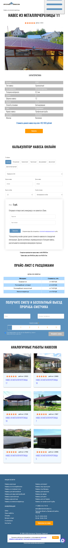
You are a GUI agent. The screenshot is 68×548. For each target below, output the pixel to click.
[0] (11, 327)
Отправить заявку (56, 334)
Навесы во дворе (40, 494)
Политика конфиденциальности (34, 543)
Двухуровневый (42, 162)
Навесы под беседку (42, 489)
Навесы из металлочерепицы (14, 501)
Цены (6, 510)
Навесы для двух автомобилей (15, 494)
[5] (56, 327)
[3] (38, 327)
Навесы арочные (10, 484)
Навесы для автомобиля (13, 491)
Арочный (8, 162)
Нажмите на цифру (34, 323)
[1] (20, 327)
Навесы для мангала (42, 491)
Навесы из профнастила (13, 489)
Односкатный (25, 162)
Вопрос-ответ (9, 518)
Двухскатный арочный (11, 166)
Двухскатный (52, 162)
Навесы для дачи (40, 496)
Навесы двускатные (11, 499)
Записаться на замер (44, 523)
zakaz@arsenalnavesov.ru (43, 509)
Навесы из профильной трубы (45, 501)
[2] (29, 327)
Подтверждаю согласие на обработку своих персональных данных (21, 333)
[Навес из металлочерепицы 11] (34, 48)
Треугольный (33, 162)
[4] (47, 327)
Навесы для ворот (41, 484)
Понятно (55, 537)
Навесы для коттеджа (42, 499)
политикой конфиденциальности (47, 231)
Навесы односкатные (12, 496)
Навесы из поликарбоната (13, 486)
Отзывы (7, 515)
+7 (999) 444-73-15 (41, 506)
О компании (9, 520)
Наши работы (9, 513)
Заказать (34, 131)
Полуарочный (16, 162)
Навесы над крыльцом (42, 486)
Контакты (8, 523)
